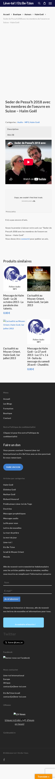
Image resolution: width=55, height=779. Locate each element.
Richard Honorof (11, 499)
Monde (6, 557)
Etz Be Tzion (9, 547)
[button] (50, 3)
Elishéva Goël (9, 489)
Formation (8, 408)
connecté (25, 239)
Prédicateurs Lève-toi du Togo (17, 504)
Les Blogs (7, 403)
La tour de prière (11, 533)
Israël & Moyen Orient (13, 552)
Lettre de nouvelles (12, 528)
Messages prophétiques (14, 513)
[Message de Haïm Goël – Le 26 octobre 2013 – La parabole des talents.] (15, 278)
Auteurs (28, 14)
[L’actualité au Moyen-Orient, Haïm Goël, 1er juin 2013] (38, 278)
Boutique (17, 14)
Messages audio (10, 518)
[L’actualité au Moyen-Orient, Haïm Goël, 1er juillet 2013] (15, 331)
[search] (39, 3)
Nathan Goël (9, 494)
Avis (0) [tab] (10, 135)
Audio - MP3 (23, 122)
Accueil (6, 14)
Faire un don (13, 467)
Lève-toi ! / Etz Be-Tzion (18, 3)
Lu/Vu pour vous (10, 523)
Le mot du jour (10, 537)
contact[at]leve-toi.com (14, 686)
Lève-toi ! (7, 542)
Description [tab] (12, 129)
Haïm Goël (39, 14)
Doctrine (7, 509)
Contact (7, 418)
